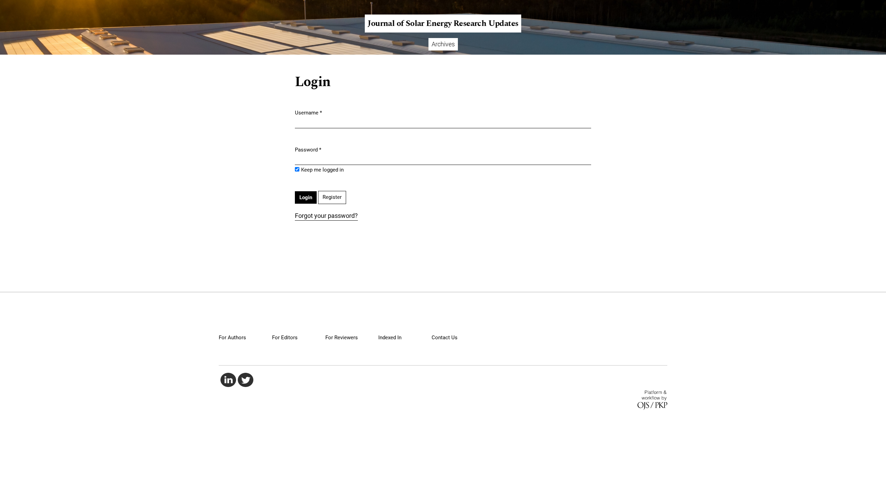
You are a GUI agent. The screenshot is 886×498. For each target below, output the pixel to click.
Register (848, 5)
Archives (443, 44)
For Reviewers (341, 337)
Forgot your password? (326, 215)
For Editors (285, 337)
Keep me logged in (322, 170)
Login (873, 5)
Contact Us (445, 337)
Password (308, 149)
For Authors (232, 337)
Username (308, 112)
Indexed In (389, 337)
